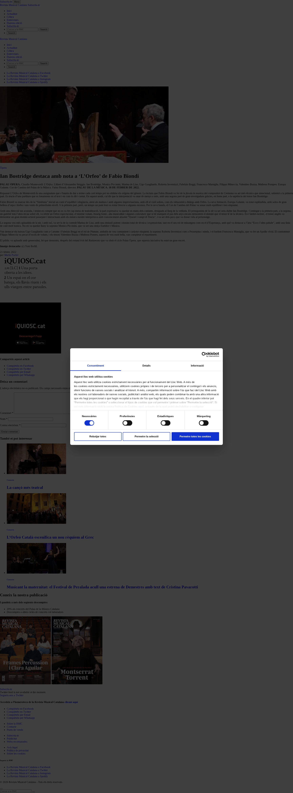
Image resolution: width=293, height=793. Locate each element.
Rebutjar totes (97, 436)
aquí (141, 406)
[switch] (127, 423)
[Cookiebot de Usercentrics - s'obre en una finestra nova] (204, 354)
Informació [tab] (197, 365)
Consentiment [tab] (95, 365)
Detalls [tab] (146, 365)
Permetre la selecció (147, 436)
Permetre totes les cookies (195, 436)
